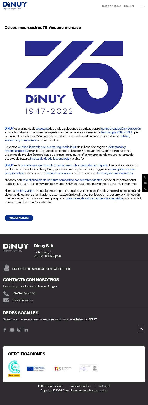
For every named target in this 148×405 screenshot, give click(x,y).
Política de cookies (80, 386)
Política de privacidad (50, 386)
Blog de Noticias (111, 5)
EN (132, 5)
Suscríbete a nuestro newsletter (41, 269)
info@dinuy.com (22, 300)
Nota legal (104, 386)
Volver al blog (19, 218)
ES (126, 5)
